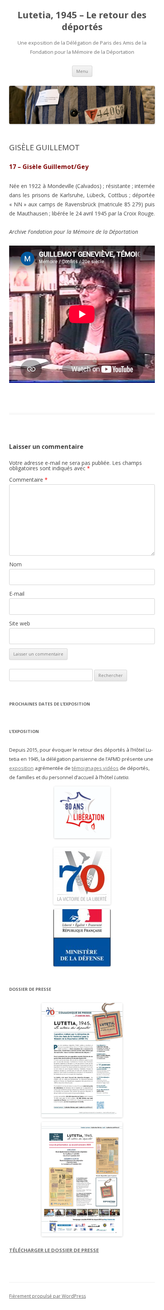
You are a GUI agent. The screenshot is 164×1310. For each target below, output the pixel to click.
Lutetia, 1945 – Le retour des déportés (82, 21)
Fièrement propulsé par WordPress (47, 1296)
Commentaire (28, 479)
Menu (82, 71)
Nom (15, 564)
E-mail (16, 593)
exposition (21, 768)
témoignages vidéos (95, 768)
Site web (19, 623)
